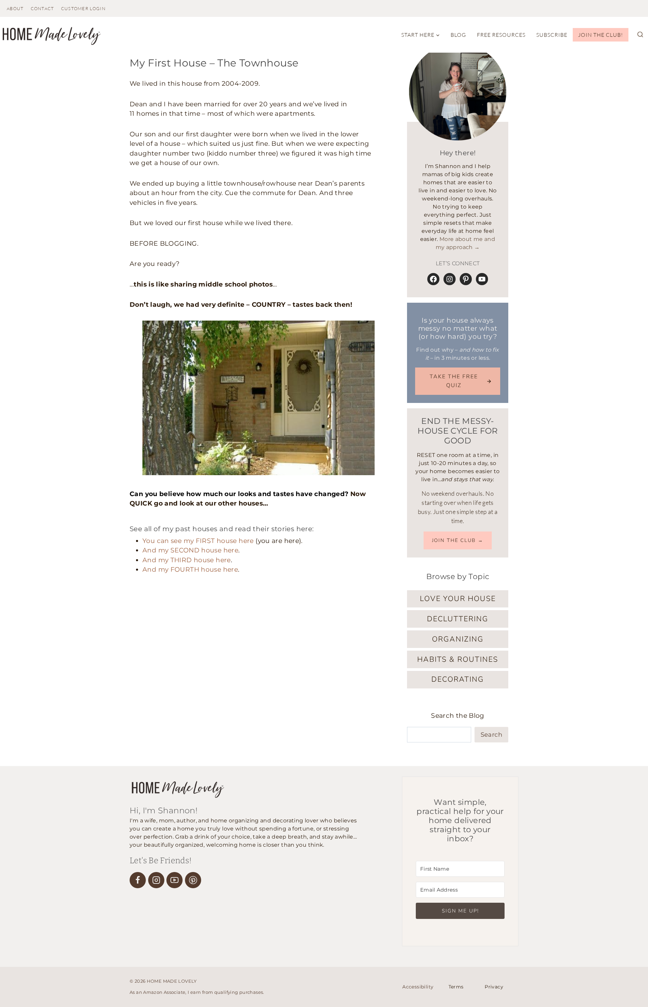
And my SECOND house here (190, 550)
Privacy (494, 987)
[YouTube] (174, 880)
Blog (458, 34)
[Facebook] (138, 880)
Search (491, 734)
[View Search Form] (640, 35)
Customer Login (83, 8)
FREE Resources (501, 34)
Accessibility (417, 987)
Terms (456, 987)
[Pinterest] (193, 880)
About (15, 8)
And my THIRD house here (186, 560)
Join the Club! (600, 34)
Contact (42, 8)
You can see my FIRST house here (198, 541)
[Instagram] (156, 880)
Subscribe (551, 34)
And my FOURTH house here (190, 569)
